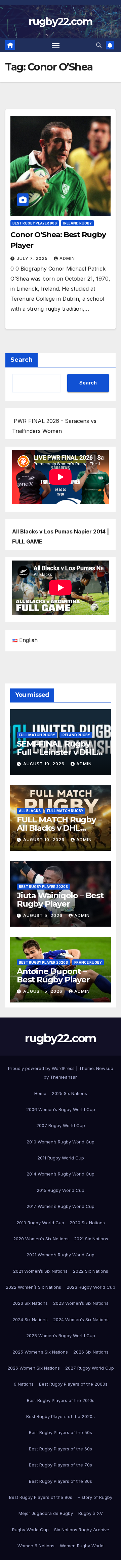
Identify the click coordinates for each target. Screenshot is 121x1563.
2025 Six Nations (69, 1093)
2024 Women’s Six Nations (81, 1319)
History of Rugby (95, 1497)
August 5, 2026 (43, 915)
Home (40, 1093)
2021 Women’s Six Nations (40, 1271)
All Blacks (30, 811)
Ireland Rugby (77, 223)
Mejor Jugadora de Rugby (45, 1513)
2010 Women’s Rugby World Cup (60, 1141)
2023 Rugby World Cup (91, 1287)
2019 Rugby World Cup (40, 1222)
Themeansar (63, 1077)
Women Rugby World (82, 1545)
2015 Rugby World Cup (60, 1190)
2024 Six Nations (30, 1319)
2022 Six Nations (90, 1271)
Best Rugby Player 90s (34, 223)
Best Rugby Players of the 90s (40, 1497)
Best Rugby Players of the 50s (60, 1432)
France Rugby (88, 962)
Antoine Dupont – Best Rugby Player (53, 975)
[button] (99, 45)
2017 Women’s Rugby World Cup (60, 1206)
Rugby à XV (90, 1513)
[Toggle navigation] (55, 45)
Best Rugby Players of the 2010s (60, 1400)
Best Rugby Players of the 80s (60, 1481)
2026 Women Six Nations (33, 1368)
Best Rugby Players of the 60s (60, 1448)
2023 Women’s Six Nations (81, 1303)
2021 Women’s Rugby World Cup (60, 1254)
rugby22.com (60, 21)
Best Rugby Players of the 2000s (73, 1384)
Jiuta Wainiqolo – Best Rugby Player (60, 900)
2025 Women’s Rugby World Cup (60, 1335)
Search (21, 359)
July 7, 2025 (33, 258)
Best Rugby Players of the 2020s (60, 1416)
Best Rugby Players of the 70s (60, 1464)
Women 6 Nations (35, 1545)
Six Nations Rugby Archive (81, 1529)
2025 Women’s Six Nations (40, 1352)
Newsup (104, 1068)
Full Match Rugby (37, 735)
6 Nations (24, 1384)
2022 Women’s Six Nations (33, 1287)
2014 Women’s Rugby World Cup (60, 1174)
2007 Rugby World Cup (60, 1125)
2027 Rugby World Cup (89, 1368)
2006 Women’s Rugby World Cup (60, 1109)
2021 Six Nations (91, 1238)
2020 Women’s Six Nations (41, 1238)
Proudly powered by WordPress (42, 1068)
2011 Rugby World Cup (60, 1157)
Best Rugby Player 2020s (43, 887)
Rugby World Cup (30, 1529)
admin (67, 258)
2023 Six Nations (30, 1303)
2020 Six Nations (87, 1222)
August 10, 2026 (44, 763)
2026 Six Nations (91, 1352)
